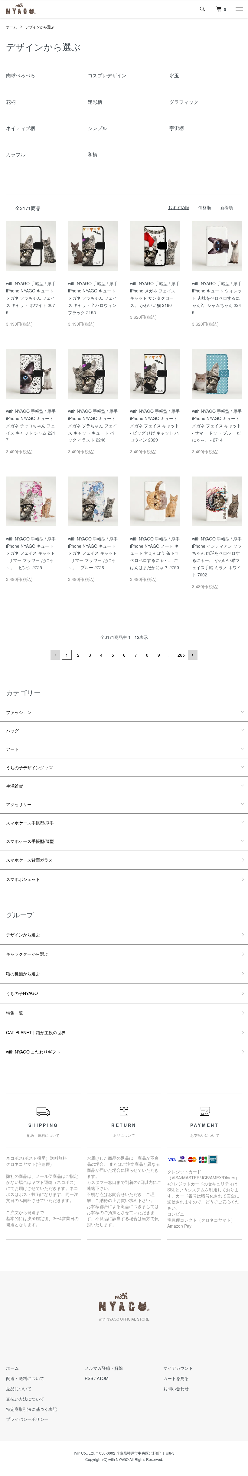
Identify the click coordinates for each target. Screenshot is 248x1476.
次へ (192, 655)
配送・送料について (25, 1378)
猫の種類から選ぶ (23, 974)
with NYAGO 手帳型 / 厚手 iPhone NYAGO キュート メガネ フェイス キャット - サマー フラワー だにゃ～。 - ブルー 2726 (93, 553)
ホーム (11, 26)
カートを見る (176, 1378)
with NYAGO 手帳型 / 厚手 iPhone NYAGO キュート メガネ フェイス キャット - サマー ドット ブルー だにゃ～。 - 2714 (217, 425)
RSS (89, 1378)
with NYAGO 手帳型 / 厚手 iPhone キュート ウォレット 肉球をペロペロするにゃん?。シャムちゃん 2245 (217, 297)
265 (181, 655)
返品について (18, 1388)
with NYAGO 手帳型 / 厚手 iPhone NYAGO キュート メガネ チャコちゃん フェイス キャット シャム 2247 (31, 425)
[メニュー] (239, 9)
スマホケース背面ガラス (29, 860)
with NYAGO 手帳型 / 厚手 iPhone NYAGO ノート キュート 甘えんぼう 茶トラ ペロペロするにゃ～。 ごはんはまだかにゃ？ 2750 (155, 553)
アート (12, 749)
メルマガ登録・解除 (104, 1368)
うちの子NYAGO (22, 993)
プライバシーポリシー (27, 1419)
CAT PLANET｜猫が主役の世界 (36, 1032)
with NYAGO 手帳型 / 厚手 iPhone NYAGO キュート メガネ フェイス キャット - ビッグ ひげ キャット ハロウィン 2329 (155, 425)
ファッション (18, 712)
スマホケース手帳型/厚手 (30, 823)
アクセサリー (18, 804)
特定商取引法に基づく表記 (31, 1409)
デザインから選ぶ (39, 26)
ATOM (103, 1378)
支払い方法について (25, 1399)
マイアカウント (178, 1368)
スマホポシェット (23, 879)
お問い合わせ (176, 1388)
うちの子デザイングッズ (29, 767)
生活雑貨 (14, 786)
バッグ (12, 731)
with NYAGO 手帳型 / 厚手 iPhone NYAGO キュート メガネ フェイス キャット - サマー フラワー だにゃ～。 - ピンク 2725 (31, 553)
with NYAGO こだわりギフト (33, 1052)
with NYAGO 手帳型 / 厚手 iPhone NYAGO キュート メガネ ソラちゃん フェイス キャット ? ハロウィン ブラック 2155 (93, 297)
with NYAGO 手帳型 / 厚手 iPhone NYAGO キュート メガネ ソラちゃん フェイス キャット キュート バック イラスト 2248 (93, 425)
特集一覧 (14, 1013)
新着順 (226, 207)
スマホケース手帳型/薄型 (30, 841)
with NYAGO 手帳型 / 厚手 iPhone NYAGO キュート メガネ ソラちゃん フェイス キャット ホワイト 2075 (31, 297)
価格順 (204, 207)
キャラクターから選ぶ (27, 954)
